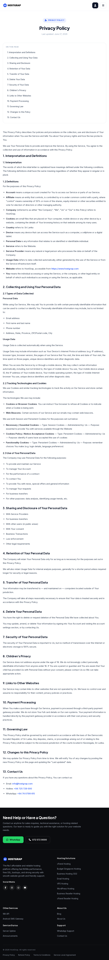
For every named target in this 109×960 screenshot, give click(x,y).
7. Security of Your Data (18, 85)
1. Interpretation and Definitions (21, 52)
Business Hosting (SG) (67, 874)
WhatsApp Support (65, 931)
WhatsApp (15, 840)
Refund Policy (24, 955)
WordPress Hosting (65, 889)
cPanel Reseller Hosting (67, 898)
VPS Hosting (62, 884)
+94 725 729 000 (23, 788)
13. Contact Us (13, 117)
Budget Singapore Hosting (69, 869)
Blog (59, 914)
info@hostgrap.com (22, 783)
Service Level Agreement (65, 955)
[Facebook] (5, 887)
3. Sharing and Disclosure (18, 63)
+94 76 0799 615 (26, 793)
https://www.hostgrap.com (65, 268)
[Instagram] (11, 887)
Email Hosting (63, 879)
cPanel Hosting (64, 864)
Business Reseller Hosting (68, 893)
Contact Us (62, 936)
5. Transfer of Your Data (18, 74)
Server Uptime (9, 931)
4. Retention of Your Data (18, 69)
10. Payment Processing (18, 101)
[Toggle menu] (103, 5)
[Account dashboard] (95, 5)
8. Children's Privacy (16, 90)
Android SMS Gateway (13, 919)
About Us (61, 919)
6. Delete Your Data (16, 79)
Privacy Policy (9, 955)
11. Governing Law (15, 106)
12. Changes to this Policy (18, 112)
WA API (6, 914)
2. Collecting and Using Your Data (22, 58)
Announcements (10, 936)
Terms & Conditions (41, 955)
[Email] (25, 887)
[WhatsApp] (18, 887)
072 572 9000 (39, 840)
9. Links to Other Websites (19, 96)
